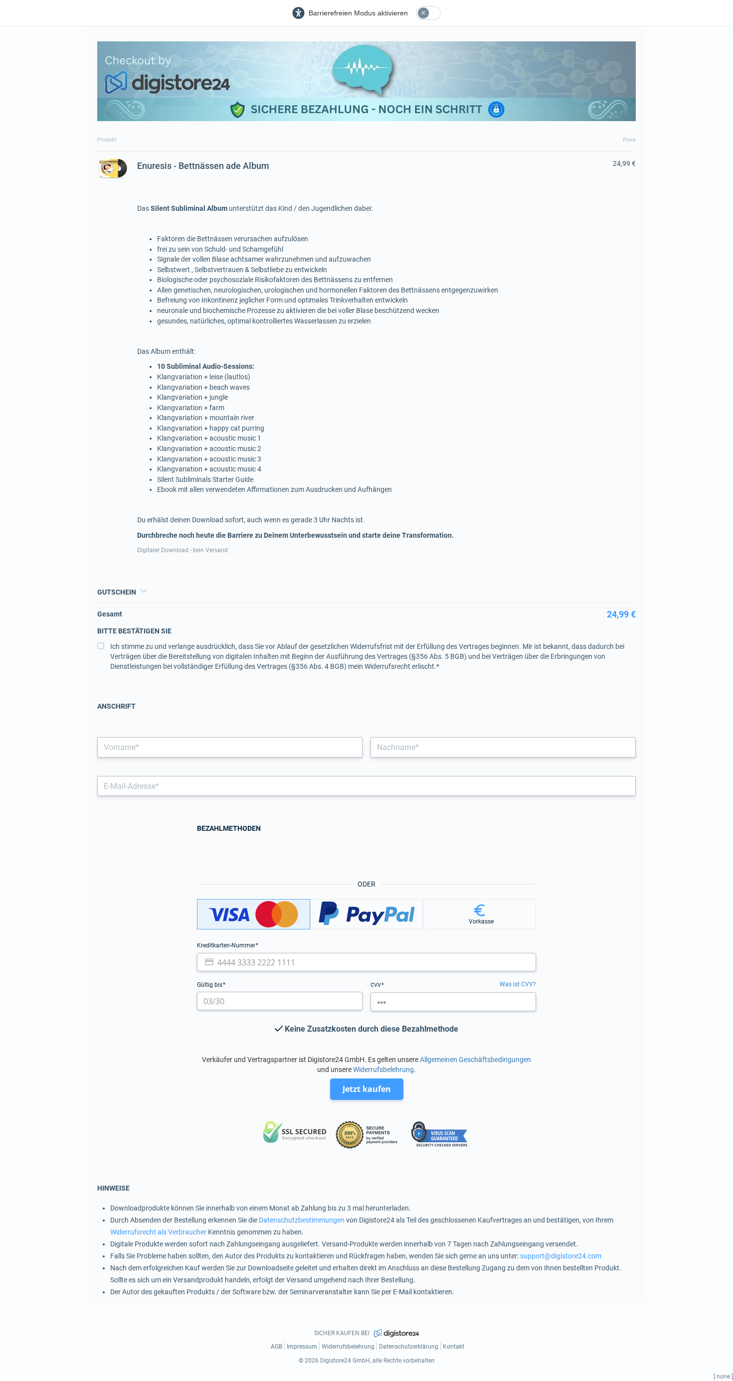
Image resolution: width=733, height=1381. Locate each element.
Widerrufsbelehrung (383, 1070)
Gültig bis (210, 984)
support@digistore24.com (560, 1256)
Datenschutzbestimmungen (302, 1220)
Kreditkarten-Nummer (227, 945)
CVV (376, 985)
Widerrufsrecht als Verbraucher (158, 1232)
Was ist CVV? (518, 984)
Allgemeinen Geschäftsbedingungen (475, 1060)
